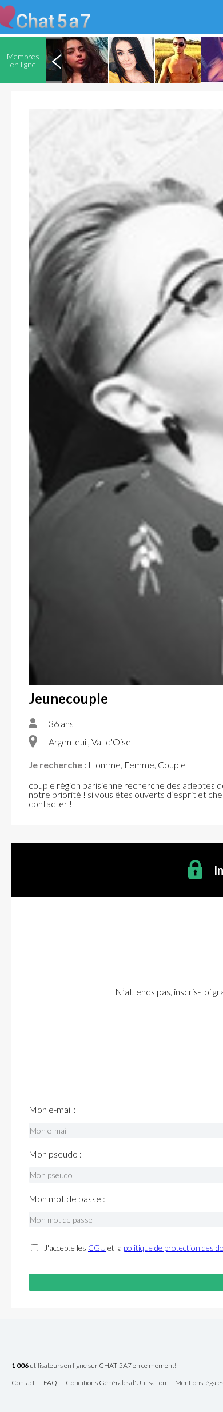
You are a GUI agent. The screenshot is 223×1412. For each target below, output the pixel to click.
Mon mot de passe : (67, 1198)
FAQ (50, 1383)
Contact (23, 1383)
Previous (56, 60)
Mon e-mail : (52, 1109)
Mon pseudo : (55, 1154)
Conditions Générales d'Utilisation (116, 1383)
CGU (97, 1248)
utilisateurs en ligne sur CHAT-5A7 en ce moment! (93, 1366)
